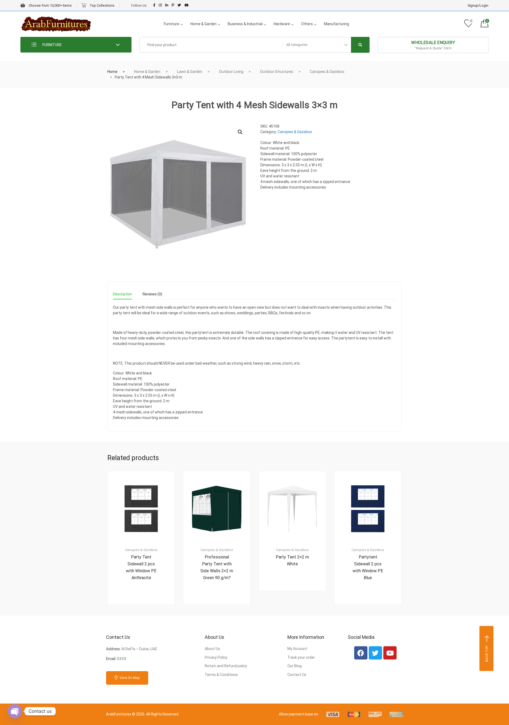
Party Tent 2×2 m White (292, 560)
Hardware (282, 24)
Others (307, 24)
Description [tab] (122, 294)
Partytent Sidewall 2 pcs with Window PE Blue (368, 567)
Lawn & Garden (189, 71)
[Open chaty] (15, 711)
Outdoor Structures (276, 71)
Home (112, 71)
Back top (487, 653)
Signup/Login (478, 5)
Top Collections (101, 5)
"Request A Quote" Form (433, 45)
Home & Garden (203, 24)
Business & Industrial (245, 24)
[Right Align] (360, 45)
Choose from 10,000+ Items (50, 5)
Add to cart (144, 623)
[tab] (122, 295)
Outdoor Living (231, 71)
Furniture (171, 24)
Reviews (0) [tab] (152, 294)
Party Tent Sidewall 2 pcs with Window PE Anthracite (141, 567)
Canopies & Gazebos (327, 71)
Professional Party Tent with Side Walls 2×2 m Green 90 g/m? (216, 567)
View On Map (129, 678)
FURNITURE (52, 45)
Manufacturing (336, 24)
